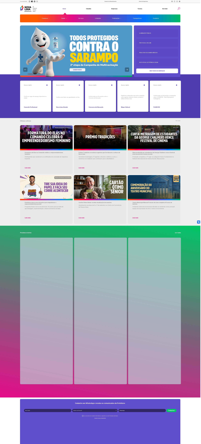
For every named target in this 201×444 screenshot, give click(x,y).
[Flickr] (179, 1)
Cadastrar (171, 410)
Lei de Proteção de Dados (112, 415)
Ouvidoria (156, 18)
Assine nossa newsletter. (100, 418)
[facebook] (174, 1)
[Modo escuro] (32, 1)
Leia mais (28, 168)
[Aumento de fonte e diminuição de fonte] (29, 1)
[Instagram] (177, 1)
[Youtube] (172, 1)
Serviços (81, 18)
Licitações (98, 18)
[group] (64, 9)
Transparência (137, 18)
